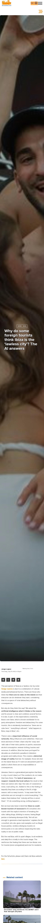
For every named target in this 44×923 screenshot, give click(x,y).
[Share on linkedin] (13, 680)
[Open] (40, 3)
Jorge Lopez (6, 669)
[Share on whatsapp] (18, 680)
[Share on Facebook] (3, 680)
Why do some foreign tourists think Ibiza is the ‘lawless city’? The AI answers (20, 340)
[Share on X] (8, 680)
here (2, 859)
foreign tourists (7, 689)
